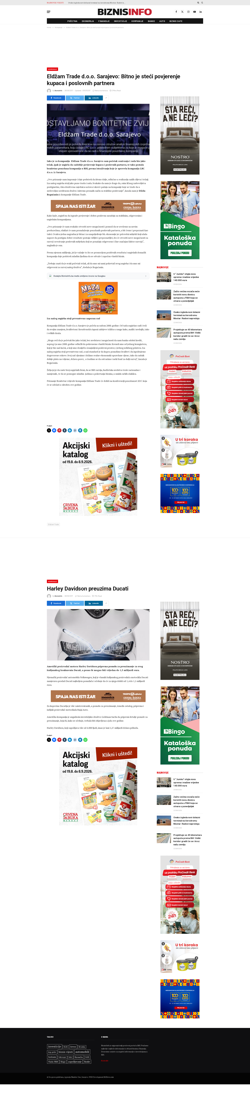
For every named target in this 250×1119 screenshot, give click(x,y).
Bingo (63, 1062)
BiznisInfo (58, 90)
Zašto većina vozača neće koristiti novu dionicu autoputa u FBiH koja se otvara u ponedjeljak (186, 296)
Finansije (104, 21)
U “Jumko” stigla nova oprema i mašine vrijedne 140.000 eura (186, 277)
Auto (162, 21)
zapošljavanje (75, 1061)
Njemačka (78, 1057)
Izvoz (73, 1046)
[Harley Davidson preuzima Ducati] (98, 634)
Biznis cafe (176, 21)
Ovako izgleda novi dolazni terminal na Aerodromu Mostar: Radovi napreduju (97, 3)
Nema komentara (101, 90)
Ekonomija (88, 21)
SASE (87, 1057)
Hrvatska (82, 1047)
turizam (52, 1056)
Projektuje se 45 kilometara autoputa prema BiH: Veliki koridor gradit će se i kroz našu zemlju (187, 334)
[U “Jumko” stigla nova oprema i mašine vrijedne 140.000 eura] (164, 277)
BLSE (66, 1047)
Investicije (120, 21)
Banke (151, 21)
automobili (82, 1052)
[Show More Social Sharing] (106, 97)
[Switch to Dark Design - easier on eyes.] (202, 3)
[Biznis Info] (125, 12)
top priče (52, 1052)
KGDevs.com (109, 1077)
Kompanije (137, 21)
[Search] (198, 2)
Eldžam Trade (53, 524)
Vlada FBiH (53, 1061)
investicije (54, 1046)
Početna (72, 21)
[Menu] (48, 12)
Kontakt (104, 1060)
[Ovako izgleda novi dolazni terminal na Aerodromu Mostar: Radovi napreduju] (164, 315)
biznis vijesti (66, 1051)
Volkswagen (62, 1057)
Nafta (70, 1057)
